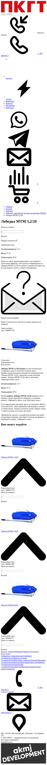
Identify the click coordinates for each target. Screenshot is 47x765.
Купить (4, 236)
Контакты (10, 108)
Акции (11, 652)
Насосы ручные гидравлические (14, 659)
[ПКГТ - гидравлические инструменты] (23, 12)
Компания (10, 101)
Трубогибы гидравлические (12, 666)
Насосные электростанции (25, 660)
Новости (9, 103)
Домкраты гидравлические (12, 656)
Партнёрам (10, 106)
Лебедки (17, 667)
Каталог (4, 652)
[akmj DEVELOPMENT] (23, 763)
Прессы (24, 667)
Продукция (5, 654)
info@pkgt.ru (6, 713)
